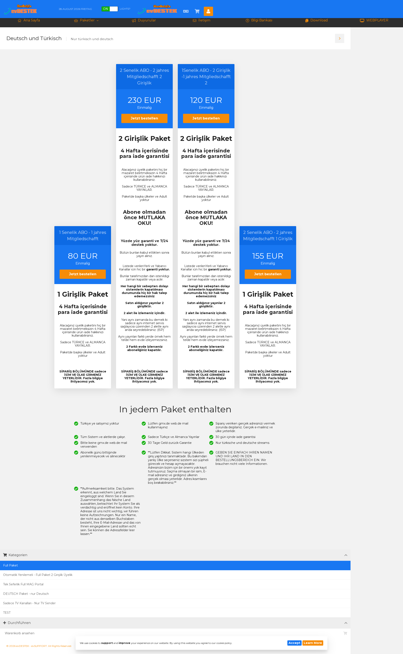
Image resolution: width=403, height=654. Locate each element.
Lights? (116, 9)
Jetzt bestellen (82, 274)
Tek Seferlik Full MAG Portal (23, 584)
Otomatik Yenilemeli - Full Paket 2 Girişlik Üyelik (37, 575)
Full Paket (10, 565)
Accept (294, 643)
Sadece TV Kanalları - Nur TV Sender (29, 603)
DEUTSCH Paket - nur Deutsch (26, 594)
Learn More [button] (313, 643)
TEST (6, 613)
